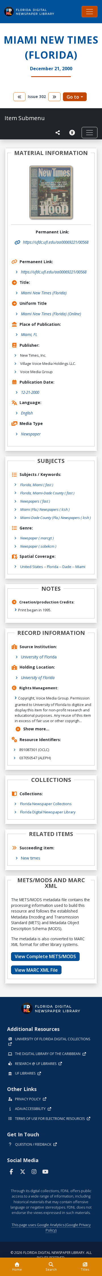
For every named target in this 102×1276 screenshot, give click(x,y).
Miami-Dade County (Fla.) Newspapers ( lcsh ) (55, 517)
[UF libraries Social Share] (58, 132)
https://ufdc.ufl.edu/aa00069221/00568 (53, 272)
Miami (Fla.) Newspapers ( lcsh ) (45, 509)
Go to (73, 97)
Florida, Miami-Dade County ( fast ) (47, 492)
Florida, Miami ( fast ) (36, 484)
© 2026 (51, 1255)
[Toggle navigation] (89, 11)
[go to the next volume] (54, 96)
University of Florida (39, 657)
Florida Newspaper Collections (46, 803)
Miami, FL (29, 334)
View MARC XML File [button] (36, 970)
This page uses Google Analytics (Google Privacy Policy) (51, 1227)
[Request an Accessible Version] (73, 132)
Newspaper (31, 434)
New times (30, 858)
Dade (66, 566)
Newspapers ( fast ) (35, 501)
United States (31, 566)
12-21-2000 (30, 392)
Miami (80, 566)
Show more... (36, 728)
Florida (52, 566)
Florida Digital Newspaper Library (47, 811)
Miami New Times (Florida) (44, 292)
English (27, 413)
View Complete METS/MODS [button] (45, 956)
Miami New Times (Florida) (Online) (51, 313)
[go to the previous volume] (19, 96)
